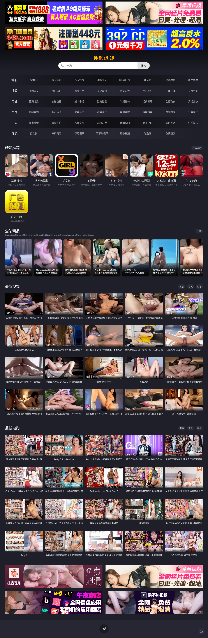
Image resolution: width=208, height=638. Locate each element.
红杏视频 (125, 133)
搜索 (143, 65)
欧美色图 (79, 112)
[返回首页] (201, 631)
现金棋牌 (170, 80)
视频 (14, 91)
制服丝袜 (125, 101)
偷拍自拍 (56, 101)
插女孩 (33, 133)
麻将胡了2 (124, 80)
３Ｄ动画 (102, 90)
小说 (14, 123)
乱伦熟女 (170, 101)
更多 (199, 286)
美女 (182, 286)
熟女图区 (170, 112)
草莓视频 (79, 133)
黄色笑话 (170, 122)
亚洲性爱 (34, 101)
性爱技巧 (193, 122)
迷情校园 (125, 122)
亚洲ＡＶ (34, 90)
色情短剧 (170, 133)
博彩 (14, 80)
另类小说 (147, 122)
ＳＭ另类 (193, 90)
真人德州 (56, 80)
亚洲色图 (56, 112)
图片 (14, 112)
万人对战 (79, 80)
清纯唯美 (147, 112)
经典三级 (147, 101)
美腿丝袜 (125, 112)
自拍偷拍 (56, 90)
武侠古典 (102, 122)
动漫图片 (102, 112)
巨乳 (190, 286)
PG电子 (34, 80)
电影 (14, 101)
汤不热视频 (102, 133)
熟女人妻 (125, 90)
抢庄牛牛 (193, 80)
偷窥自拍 (34, 112)
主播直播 (170, 90)
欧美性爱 (102, 101)
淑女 (190, 428)
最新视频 (12, 286)
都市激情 (34, 122)
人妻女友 (79, 122)
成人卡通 (79, 101)
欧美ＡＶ (79, 90)
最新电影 (12, 428)
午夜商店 (56, 133)
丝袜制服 (147, 90)
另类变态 (193, 101)
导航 (14, 133)
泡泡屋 (147, 133)
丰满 (182, 428)
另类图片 (193, 112)
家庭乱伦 (56, 122)
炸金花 (147, 80)
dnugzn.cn (104, 58)
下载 (199, 231)
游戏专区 (102, 80)
